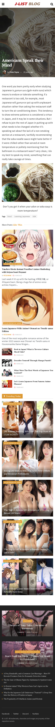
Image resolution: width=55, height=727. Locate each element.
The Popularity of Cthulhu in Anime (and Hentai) (23, 699)
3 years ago (18, 335)
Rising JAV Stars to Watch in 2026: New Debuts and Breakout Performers (27, 472)
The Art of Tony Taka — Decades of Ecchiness (27, 627)
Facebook (5, 713)
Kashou (21, 632)
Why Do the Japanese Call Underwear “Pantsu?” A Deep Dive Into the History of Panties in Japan (28, 693)
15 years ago (28, 72)
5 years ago (19, 364)
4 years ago (19, 355)
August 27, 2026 (32, 663)
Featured (27, 621)
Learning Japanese (22, 216)
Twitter (16, 713)
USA (34, 216)
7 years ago (19, 376)
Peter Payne (14, 72)
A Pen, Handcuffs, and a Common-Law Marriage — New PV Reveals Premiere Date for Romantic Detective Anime (27, 674)
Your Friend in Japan (12, 264)
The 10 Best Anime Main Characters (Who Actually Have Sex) (25, 590)
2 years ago (18, 275)
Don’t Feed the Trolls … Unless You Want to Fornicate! (27, 658)
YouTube (35, 713)
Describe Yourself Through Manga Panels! (32, 360)
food (10, 216)
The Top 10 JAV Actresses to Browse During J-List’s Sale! (26, 551)
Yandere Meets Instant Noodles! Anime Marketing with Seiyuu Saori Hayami (26, 270)
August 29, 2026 (32, 632)
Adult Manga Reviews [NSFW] (27, 652)
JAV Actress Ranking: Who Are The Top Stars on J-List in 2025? (27, 433)
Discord (26, 713)
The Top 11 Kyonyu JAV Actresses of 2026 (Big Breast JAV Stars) (26, 511)
